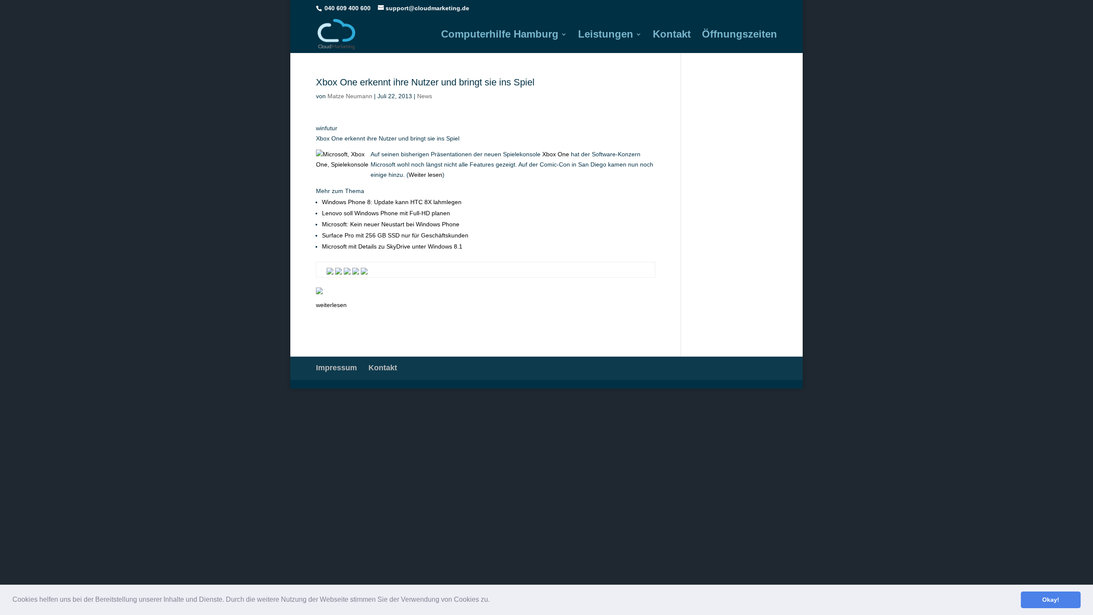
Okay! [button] (1050, 599)
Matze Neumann (349, 96)
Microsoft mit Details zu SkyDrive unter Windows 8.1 (392, 246)
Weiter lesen (425, 174)
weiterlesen (331, 305)
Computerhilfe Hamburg (499, 35)
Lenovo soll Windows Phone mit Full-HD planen (386, 213)
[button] (492, 600)
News (424, 96)
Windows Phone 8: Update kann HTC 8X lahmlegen (392, 202)
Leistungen (605, 35)
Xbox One (555, 154)
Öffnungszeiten (739, 35)
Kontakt (672, 35)
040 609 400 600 (347, 8)
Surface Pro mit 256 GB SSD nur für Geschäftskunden (395, 235)
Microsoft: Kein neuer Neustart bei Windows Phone (390, 224)
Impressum (336, 367)
